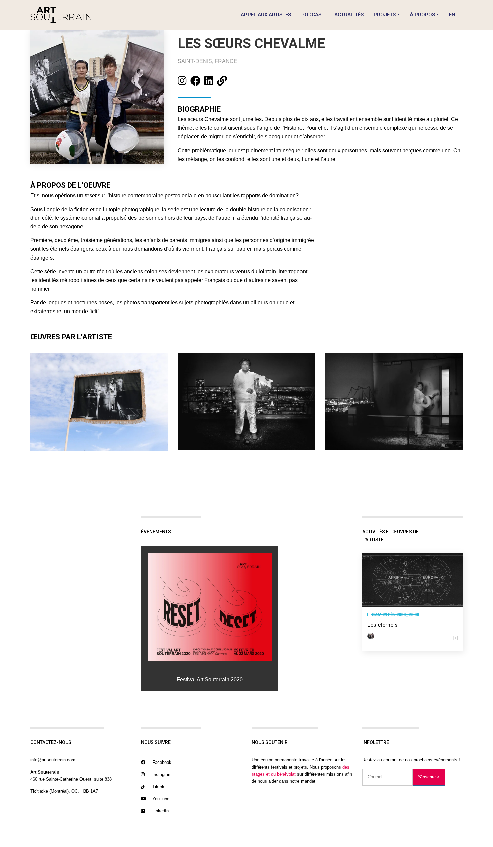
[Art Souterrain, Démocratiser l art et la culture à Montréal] (60, 15)
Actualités (349, 15)
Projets (385, 15)
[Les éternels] (412, 580)
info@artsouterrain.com (52, 760)
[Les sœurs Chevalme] (372, 636)
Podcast (312, 15)
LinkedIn (160, 810)
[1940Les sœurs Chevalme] (209, 607)
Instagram (161, 774)
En (452, 15)
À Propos (422, 15)
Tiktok (157, 786)
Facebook (161, 762)
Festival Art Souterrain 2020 (210, 679)
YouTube (160, 798)
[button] (412, 638)
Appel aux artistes (266, 15)
